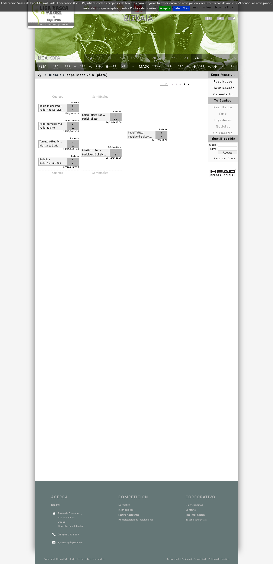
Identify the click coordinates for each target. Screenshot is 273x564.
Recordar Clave (224, 158)
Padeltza (44, 159)
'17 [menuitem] (121, 58)
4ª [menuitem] (124, 66)
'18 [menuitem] (132, 58)
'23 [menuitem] (185, 58)
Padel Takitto (47, 127)
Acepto (165, 8)
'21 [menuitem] (164, 58)
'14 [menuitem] (89, 58)
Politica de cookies (218, 559)
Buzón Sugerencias (196, 519)
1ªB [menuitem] (68, 66)
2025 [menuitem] (210, 58)
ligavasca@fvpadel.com (71, 542)
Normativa (124, 505)
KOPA (54, 58)
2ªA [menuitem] (83, 66)
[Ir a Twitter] (220, 18)
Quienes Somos (194, 505)
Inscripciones (125, 510)
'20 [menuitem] (153, 58)
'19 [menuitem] (143, 58)
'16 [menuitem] (111, 58)
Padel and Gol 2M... (51, 110)
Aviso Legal (173, 559)
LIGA (43, 58)
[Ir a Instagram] (208, 18)
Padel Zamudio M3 (50, 124)
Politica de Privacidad (194, 559)
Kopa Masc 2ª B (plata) (87, 75)
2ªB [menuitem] (98, 66)
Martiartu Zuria (48, 145)
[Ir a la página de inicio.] (40, 75)
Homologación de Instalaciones (135, 519)
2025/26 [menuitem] (229, 58)
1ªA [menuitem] (56, 66)
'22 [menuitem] (175, 58)
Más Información (195, 514)
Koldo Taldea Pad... (50, 106)
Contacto (191, 510)
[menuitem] (75, 66)
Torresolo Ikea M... (50, 141)
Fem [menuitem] (43, 66)
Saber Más (181, 8)
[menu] (153, 58)
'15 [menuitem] (100, 58)
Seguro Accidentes (128, 514)
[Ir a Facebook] (231, 18)
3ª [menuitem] (115, 66)
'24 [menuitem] (196, 58)
